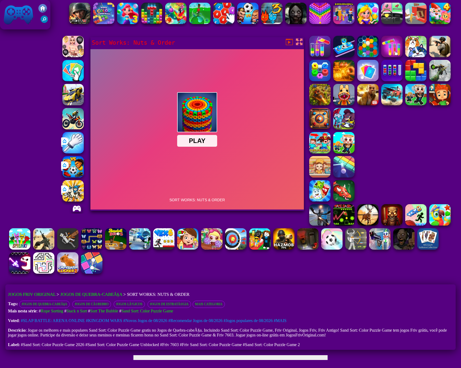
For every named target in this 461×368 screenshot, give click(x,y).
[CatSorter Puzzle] (416, 55)
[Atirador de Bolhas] (320, 22)
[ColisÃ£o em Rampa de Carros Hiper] (73, 104)
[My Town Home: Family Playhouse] (187, 248)
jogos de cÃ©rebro (92, 304)
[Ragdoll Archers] (356, 248)
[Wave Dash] (344, 224)
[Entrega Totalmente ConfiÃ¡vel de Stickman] (416, 22)
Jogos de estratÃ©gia (169, 304)
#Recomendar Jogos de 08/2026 (195, 320)
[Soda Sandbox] (320, 224)
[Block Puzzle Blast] (151, 22)
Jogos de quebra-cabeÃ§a (44, 304)
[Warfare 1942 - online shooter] (79, 22)
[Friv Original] (42, 11)
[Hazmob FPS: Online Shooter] (284, 248)
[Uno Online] (73, 80)
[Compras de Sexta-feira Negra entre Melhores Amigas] (73, 55)
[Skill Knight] (344, 200)
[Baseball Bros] (115, 248)
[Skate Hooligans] (440, 104)
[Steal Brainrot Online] (416, 104)
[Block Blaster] (416, 80)
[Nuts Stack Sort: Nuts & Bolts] (344, 55)
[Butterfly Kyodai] (91, 248)
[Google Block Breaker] (344, 176)
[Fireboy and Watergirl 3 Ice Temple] (272, 22)
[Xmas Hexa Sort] (368, 55)
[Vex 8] (416, 224)
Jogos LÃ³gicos (129, 304)
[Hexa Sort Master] (320, 80)
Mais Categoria (208, 304)
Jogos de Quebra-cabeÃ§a (91, 294)
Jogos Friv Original (11, 26)
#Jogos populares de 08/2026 (248, 320)
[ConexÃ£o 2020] (224, 22)
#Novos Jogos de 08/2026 (145, 320)
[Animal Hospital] (344, 104)
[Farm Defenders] (320, 104)
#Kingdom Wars (104, 320)
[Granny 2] (404, 248)
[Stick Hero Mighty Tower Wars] (344, 128)
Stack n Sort (76, 311)
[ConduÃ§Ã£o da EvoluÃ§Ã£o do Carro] (392, 22)
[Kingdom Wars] (73, 200)
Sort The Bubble (104, 311)
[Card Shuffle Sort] (368, 80)
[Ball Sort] (440, 55)
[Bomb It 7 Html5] (211, 248)
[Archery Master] (236, 248)
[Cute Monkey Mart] (320, 176)
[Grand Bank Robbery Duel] (380, 248)
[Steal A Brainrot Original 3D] (344, 22)
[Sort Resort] (320, 55)
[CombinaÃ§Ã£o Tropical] (440, 224)
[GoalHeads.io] (73, 176)
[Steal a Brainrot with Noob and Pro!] (320, 152)
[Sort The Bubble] (392, 80)
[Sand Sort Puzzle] (392, 55)
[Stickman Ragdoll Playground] (67, 248)
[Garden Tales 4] (440, 22)
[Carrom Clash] (320, 128)
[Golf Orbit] (199, 22)
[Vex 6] (163, 248)
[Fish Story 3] (127, 22)
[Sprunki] (19, 248)
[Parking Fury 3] (308, 248)
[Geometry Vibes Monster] (19, 272)
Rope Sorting (52, 311)
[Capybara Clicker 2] (67, 272)
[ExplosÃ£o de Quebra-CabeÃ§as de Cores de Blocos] (103, 22)
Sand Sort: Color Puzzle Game (147, 311)
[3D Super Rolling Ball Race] (332, 248)
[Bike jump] (73, 128)
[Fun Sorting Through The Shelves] (344, 80)
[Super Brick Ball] (91, 272)
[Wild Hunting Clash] (368, 224)
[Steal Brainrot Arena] (344, 152)
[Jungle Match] (175, 22)
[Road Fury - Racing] (392, 104)
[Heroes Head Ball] (248, 22)
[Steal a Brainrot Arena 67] (260, 248)
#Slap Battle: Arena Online (53, 320)
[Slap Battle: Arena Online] (73, 152)
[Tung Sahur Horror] (392, 224)
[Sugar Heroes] (320, 200)
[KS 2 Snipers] (440, 80)
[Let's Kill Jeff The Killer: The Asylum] (296, 22)
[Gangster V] (368, 104)
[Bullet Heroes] (139, 248)
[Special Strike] (43, 248)
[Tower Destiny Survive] (43, 272)
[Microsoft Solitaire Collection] (428, 248)
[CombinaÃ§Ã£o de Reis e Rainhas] (368, 22)
